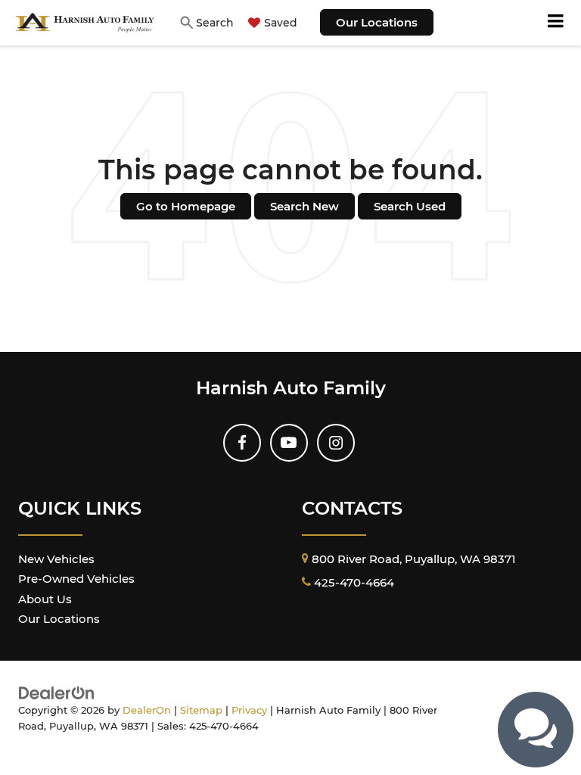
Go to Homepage (185, 206)
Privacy (249, 710)
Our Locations (377, 22)
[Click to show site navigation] (556, 22)
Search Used (410, 206)
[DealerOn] (56, 691)
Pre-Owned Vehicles (76, 578)
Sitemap (201, 710)
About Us (45, 599)
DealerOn (147, 710)
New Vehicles (56, 559)
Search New (304, 206)
